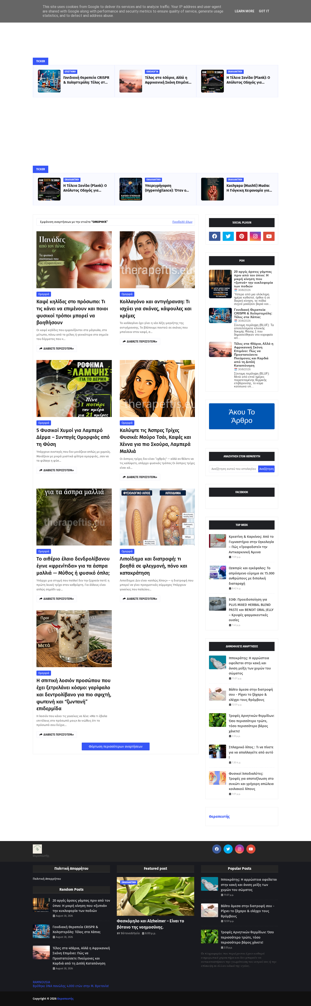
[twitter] (228, 236)
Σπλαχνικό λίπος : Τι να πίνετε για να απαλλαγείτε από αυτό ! (251, 752)
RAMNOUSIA (41, 982)
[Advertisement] (155, 131)
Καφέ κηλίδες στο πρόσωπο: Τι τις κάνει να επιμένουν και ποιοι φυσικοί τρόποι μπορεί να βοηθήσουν (72, 312)
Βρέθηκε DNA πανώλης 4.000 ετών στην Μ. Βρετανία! (71, 986)
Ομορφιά (43, 294)
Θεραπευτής (219, 816)
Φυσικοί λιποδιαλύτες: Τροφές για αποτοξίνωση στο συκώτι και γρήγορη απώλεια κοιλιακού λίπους (251, 781)
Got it (264, 11)
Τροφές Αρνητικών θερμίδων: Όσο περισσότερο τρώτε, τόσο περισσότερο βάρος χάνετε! (251, 723)
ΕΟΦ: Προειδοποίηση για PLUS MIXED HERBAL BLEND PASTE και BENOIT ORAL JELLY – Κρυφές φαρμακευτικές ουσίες (251, 609)
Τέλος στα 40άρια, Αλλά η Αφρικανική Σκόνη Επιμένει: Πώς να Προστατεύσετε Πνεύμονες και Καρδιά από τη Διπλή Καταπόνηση (86, 80)
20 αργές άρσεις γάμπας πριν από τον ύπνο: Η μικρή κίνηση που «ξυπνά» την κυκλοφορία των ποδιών (253, 279)
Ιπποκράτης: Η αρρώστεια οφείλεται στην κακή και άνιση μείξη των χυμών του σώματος (250, 666)
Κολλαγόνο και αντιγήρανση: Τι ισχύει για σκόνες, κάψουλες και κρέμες (155, 308)
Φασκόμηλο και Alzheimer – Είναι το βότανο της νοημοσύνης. (150, 924)
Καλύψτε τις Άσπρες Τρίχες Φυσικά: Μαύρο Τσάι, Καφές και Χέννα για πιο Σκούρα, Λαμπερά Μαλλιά (155, 440)
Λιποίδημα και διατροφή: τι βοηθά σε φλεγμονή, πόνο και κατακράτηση (153, 566)
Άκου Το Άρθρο (242, 416)
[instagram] (255, 236)
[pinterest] (241, 236)
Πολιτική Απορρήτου (47, 878)
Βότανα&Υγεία (130, 933)
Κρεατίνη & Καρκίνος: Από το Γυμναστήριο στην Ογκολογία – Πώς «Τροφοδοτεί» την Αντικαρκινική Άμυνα (251, 544)
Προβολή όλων (182, 222)
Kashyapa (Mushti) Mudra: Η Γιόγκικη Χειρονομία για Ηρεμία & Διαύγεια (166, 188)
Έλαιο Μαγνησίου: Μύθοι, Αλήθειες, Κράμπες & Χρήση (250, 188)
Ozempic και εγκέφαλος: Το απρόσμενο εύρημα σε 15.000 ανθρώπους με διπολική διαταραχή (251, 576)
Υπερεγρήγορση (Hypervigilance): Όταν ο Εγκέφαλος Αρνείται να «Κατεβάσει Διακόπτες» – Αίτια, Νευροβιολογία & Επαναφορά (85, 188)
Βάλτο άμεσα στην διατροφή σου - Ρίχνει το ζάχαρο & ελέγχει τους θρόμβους (251, 694)
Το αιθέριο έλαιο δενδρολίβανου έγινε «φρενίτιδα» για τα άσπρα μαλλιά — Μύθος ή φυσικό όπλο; (73, 566)
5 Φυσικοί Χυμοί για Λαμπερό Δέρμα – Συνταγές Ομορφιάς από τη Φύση (73, 437)
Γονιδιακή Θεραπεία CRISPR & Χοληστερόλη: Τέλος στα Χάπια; (253, 313)
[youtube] (269, 236)
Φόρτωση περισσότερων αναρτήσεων (116, 747)
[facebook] (214, 236)
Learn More (244, 11)
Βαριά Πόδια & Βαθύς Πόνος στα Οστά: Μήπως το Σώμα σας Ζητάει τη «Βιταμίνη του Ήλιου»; (249, 80)
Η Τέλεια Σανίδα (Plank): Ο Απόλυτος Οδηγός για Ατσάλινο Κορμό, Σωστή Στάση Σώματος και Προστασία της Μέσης (167, 80)
